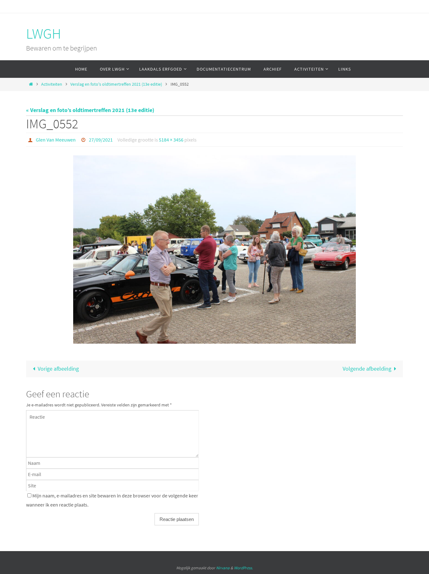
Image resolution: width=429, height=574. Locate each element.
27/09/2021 (101, 140)
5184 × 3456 (171, 140)
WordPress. (243, 568)
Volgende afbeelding (367, 368)
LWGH (43, 33)
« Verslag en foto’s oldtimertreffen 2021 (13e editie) (90, 110)
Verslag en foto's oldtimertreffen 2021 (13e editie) (116, 84)
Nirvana (223, 568)
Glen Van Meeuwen (56, 140)
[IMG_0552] (214, 249)
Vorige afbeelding (58, 368)
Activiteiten (51, 84)
